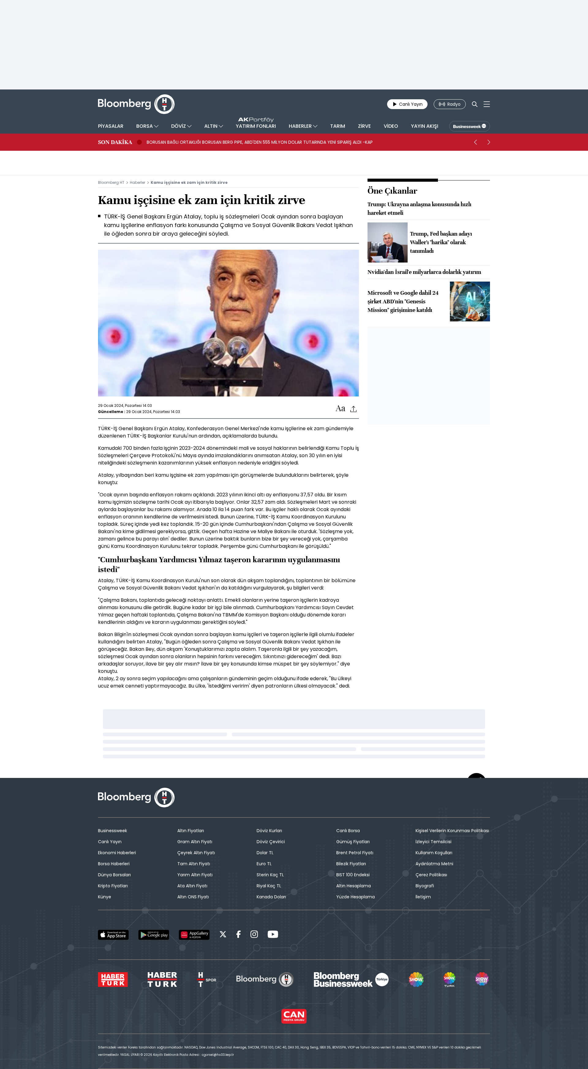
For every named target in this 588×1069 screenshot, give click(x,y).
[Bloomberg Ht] (265, 979)
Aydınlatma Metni (434, 864)
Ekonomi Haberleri (117, 853)
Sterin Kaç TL (270, 875)
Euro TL (264, 864)
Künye (104, 897)
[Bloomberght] (136, 104)
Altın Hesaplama (353, 886)
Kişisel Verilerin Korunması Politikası (452, 831)
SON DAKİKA (115, 142)
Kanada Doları (271, 897)
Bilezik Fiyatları (351, 864)
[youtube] (273, 935)
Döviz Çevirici (271, 842)
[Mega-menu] (487, 104)
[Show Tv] (416, 979)
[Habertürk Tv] (162, 979)
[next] (489, 142)
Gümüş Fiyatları (353, 842)
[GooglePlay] (153, 935)
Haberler (137, 182)
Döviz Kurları (269, 831)
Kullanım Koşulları (434, 853)
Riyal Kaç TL (269, 886)
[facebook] (238, 935)
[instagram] (254, 935)
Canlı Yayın (110, 842)
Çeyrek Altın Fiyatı (196, 853)
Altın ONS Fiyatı (193, 897)
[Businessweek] (351, 979)
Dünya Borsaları (114, 875)
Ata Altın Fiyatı (192, 886)
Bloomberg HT (111, 182)
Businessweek (112, 831)
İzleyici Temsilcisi (433, 842)
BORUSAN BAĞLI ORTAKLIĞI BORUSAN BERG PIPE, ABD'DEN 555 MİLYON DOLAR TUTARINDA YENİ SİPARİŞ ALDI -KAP (260, 142)
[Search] (474, 104)
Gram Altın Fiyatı (194, 842)
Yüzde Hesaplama (355, 897)
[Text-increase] (340, 408)
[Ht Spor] (206, 979)
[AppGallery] (194, 935)
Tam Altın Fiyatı (193, 864)
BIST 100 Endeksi (353, 875)
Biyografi (425, 886)
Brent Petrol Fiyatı (354, 853)
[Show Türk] (449, 979)
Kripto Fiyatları (113, 886)
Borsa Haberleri (114, 864)
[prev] (475, 142)
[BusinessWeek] (469, 126)
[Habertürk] (113, 979)
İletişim (423, 897)
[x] (223, 935)
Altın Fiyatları (190, 831)
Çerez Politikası (431, 875)
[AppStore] (113, 935)
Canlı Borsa (348, 831)
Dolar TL (265, 853)
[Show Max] (482, 979)
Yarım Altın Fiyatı (195, 875)
